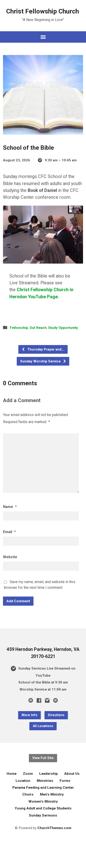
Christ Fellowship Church (42, 11)
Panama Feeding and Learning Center (43, 787)
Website (10, 557)
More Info (29, 715)
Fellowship (19, 328)
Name (10, 507)
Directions (56, 715)
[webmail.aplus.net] (30, 700)
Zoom (28, 774)
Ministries (45, 781)
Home (12, 774)
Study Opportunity (63, 328)
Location (23, 781)
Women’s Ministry (43, 801)
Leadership (48, 774)
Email (9, 532)
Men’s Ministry (52, 794)
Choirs (27, 794)
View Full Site (43, 758)
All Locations (43, 726)
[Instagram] (47, 700)
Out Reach (38, 328)
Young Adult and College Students (43, 808)
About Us (72, 774)
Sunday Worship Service (40, 361)
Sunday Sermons (43, 815)
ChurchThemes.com (54, 828)
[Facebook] (39, 700)
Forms (65, 781)
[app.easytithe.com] (55, 700)
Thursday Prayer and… (45, 349)
